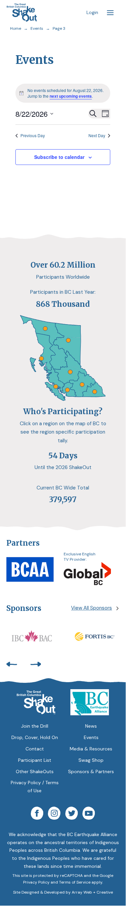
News (91, 726)
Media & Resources (91, 749)
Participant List (34, 760)
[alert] (63, 93)
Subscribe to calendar (59, 157)
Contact (34, 749)
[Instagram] (54, 814)
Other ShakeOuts (35, 771)
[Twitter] (71, 814)
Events (36, 28)
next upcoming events (71, 96)
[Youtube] (88, 814)
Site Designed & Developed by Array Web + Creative (63, 892)
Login (92, 12)
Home (15, 28)
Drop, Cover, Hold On (34, 737)
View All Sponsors (91, 608)
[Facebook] (37, 814)
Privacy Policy (36, 882)
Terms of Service (74, 882)
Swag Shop (91, 760)
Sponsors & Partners (91, 771)
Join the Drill (34, 726)
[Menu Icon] (110, 12)
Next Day (96, 135)
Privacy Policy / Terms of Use (35, 787)
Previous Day (32, 135)
